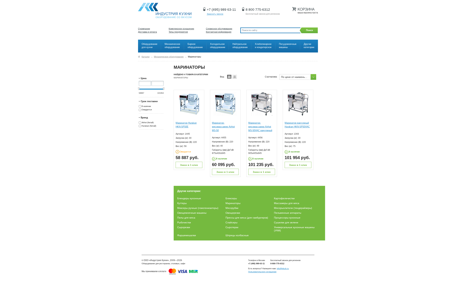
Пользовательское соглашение (262, 272)
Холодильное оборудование (217, 46)
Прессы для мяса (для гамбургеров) (247, 217)
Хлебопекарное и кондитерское (263, 46)
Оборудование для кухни (149, 46)
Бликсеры (231, 198)
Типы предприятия (178, 32)
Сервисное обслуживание (219, 28)
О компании (144, 28)
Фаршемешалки (186, 235)
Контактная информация (218, 32)
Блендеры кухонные (189, 198)
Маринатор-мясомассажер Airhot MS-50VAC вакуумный (260, 127)
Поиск (309, 30)
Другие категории (309, 46)
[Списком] (234, 77)
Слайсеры (231, 222)
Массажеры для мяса (286, 203)
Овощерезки (233, 212)
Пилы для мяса (186, 217)
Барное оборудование (195, 46)
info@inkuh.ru (283, 268)
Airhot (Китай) (148, 122)
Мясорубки (232, 208)
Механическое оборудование (172, 46)
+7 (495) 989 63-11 (221, 9)
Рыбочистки (184, 222)
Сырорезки (183, 227)
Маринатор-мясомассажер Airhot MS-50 (223, 127)
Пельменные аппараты (287, 212)
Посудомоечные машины (287, 46)
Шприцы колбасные (237, 235)
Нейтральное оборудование (240, 46)
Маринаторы (233, 203)
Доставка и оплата (147, 32)
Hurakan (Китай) (149, 126)
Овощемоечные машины (191, 212)
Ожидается (147, 110)
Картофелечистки (284, 198)
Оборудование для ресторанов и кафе (164, 11)
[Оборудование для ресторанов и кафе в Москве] (139, 57)
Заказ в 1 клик (189, 165)
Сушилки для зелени (286, 222)
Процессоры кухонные (287, 217)
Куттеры (182, 203)
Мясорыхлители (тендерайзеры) (293, 208)
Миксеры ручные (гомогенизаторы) (197, 208)
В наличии (146, 106)
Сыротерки (232, 227)
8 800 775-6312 (258, 9)
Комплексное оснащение (181, 28)
